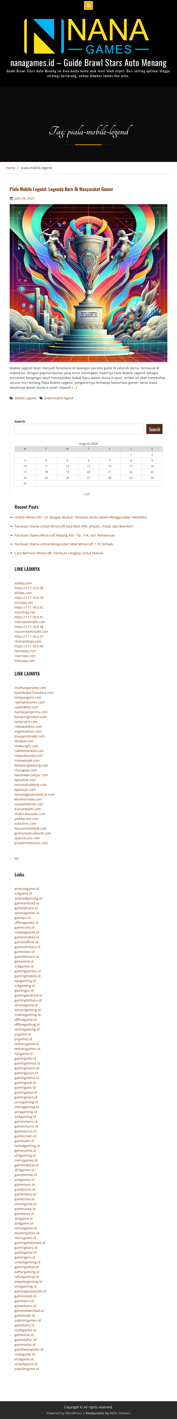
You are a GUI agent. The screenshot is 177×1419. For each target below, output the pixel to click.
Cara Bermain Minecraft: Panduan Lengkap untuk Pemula (59, 553)
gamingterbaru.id (28, 1000)
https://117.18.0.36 (29, 588)
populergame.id (27, 1369)
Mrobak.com (24, 741)
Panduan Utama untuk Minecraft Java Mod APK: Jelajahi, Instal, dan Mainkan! (74, 526)
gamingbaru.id (26, 1247)
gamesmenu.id (26, 1121)
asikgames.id (25, 1179)
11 (46, 466)
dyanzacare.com (27, 838)
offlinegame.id (26, 1019)
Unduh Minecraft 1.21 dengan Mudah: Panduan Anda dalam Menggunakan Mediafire (81, 517)
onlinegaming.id (27, 1029)
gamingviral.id (26, 1252)
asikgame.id (24, 1223)
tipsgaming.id (25, 981)
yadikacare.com (26, 818)
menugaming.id (27, 1107)
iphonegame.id (26, 1005)
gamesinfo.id (25, 927)
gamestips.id (24, 951)
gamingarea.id (26, 1092)
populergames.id (28, 1320)
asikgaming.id (25, 1116)
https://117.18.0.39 (29, 597)
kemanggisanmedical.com (35, 794)
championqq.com (28, 641)
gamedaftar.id (25, 1339)
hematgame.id (26, 1228)
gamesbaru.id (25, 1306)
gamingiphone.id (28, 971)
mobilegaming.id (28, 1015)
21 (109, 472)
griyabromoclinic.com (31, 843)
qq (17, 858)
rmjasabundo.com (29, 755)
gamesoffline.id (26, 942)
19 (67, 472)
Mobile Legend (25, 398)
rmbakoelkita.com (28, 726)
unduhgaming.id (27, 1262)
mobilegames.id (27, 932)
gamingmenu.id (27, 1078)
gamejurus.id (25, 1189)
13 (88, 466)
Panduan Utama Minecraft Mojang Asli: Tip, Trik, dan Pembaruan (65, 535)
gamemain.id (25, 1184)
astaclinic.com (25, 823)
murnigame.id (25, 1204)
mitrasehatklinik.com (31, 784)
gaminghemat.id (27, 1063)
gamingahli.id (25, 1087)
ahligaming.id (25, 1155)
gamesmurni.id (26, 1126)
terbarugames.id (27, 1048)
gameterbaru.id (27, 956)
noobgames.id (25, 1330)
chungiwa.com (26, 770)
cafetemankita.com (29, 751)
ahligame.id (24, 1218)
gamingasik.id (25, 1082)
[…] (74, 387)
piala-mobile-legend (59, 398)
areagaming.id (26, 1112)
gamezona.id (24, 1199)
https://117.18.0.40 (29, 646)
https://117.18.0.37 (29, 636)
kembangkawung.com (31, 765)
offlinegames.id (26, 922)
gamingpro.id (25, 1257)
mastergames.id (27, 1233)
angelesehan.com (28, 731)
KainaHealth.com (28, 809)
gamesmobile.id (27, 937)
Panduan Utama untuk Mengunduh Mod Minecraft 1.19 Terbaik (64, 544)
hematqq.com (25, 651)
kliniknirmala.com (28, 799)
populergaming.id (28, 1281)
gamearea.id (24, 1213)
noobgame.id (25, 1354)
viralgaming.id (26, 1286)
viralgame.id (24, 1359)
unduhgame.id (26, 1364)
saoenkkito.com (26, 707)
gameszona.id (25, 1150)
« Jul (86, 494)
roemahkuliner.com (30, 702)
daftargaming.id (27, 1272)
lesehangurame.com (30, 687)
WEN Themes (120, 1413)
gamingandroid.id (28, 995)
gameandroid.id (27, 903)
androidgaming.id (28, 898)
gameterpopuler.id (29, 1349)
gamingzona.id (26, 1097)
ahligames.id (24, 1170)
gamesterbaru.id (27, 947)
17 (25, 472)
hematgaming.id (27, 1145)
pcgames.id (23, 1039)
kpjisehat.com (25, 780)
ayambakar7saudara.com (34, 692)
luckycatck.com (26, 721)
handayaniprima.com (31, 712)
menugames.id (26, 1160)
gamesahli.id (24, 1141)
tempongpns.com (28, 697)
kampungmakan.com (31, 717)
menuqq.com (25, 660)
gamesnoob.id (25, 1296)
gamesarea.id (25, 1209)
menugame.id (25, 1238)
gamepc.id (23, 918)
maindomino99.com (30, 622)
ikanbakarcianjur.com (31, 775)
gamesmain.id (25, 1136)
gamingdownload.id (30, 1242)
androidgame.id (27, 888)
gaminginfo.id (25, 1058)
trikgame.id (23, 893)
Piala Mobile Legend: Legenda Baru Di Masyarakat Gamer (61, 188)
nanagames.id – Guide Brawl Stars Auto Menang (88, 62)
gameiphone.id (26, 908)
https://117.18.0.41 (29, 617)
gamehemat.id (26, 1175)
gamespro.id (24, 1301)
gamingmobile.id (28, 976)
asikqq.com (23, 583)
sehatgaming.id (26, 1276)
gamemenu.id (25, 1194)
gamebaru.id (24, 1325)
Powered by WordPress (64, 1413)
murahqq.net (25, 612)
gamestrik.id (24, 961)
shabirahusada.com (30, 814)
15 (131, 466)
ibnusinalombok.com (31, 828)
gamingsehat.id (26, 1267)
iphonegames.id (27, 913)
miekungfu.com (26, 746)
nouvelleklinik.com (29, 804)
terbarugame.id (27, 1044)
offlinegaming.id (27, 1024)
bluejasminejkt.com (30, 736)
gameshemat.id (26, 1165)
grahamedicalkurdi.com (33, 833)
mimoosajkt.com (27, 760)
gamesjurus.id (26, 1131)
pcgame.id (23, 1034)
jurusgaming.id (26, 1102)
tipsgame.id (24, 1053)
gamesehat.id (25, 1344)
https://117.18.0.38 (29, 627)
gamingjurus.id (26, 1073)
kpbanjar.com (25, 789)
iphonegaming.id (28, 1010)
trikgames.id (24, 966)
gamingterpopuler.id (31, 1291)
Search (20, 421)
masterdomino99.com (31, 631)
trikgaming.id (25, 985)
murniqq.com (25, 656)
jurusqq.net (24, 602)
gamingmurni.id (27, 1068)
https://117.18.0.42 (29, 607)
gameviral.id (24, 1335)
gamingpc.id (24, 990)
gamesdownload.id (29, 1310)
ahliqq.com (23, 593)
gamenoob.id (25, 1315)
